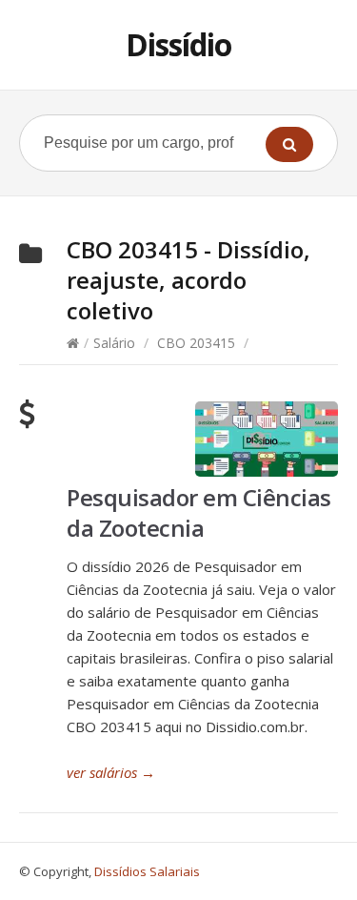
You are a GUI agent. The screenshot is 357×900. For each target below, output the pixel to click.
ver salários (111, 772)
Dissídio (178, 44)
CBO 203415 (196, 343)
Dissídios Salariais (147, 871)
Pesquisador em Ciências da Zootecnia (199, 512)
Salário (114, 343)
